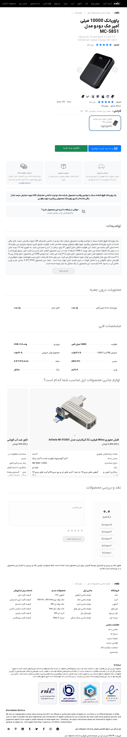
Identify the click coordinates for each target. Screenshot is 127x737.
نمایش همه (63, 271)
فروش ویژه (95, 3)
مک (86, 3)
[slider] (106, 102)
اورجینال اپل (86, 613)
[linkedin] (22, 729)
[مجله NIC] (48, 693)
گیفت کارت (107, 3)
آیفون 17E (59, 595)
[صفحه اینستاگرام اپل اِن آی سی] (50, 729)
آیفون (79, 3)
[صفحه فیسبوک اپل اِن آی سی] (43, 729)
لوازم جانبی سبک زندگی (81, 617)
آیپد (72, 3)
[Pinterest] (15, 729)
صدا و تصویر (35, 3)
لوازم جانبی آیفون (83, 595)
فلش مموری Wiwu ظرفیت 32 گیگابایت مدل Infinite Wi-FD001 (84, 440)
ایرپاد (65, 3)
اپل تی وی (113, 613)
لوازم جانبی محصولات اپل (98, 12)
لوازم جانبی (47, 3)
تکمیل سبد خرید (71, 148)
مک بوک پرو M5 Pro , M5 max (51, 599)
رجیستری (114, 652)
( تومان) (105, 148)
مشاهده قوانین (25, 183)
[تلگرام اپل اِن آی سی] (58, 729)
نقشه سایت (112, 638)
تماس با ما (113, 629)
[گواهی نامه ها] (112, 693)
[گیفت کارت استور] (69, 693)
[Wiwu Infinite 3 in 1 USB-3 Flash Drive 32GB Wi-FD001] (74, 412)
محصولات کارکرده (9, 3)
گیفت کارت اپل (24, 595)
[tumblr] (29, 729)
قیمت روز (23, 3)
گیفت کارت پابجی (23, 613)
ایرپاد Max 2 (58, 617)
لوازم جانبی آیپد (84, 604)
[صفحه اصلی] (117, 3)
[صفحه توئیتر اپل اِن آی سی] (37, 729)
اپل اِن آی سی (118, 13)
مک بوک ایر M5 (57, 604)
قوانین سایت (112, 643)
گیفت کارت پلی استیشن (20, 599)
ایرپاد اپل (114, 617)
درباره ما (114, 634)
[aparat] (8, 729)
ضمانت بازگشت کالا (109, 647)
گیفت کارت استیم (23, 604)
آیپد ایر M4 (59, 613)
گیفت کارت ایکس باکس (20, 608)
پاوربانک (78, 12)
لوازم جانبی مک (84, 599)
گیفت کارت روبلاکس (22, 617)
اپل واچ (57, 3)
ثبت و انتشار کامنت (73, 539)
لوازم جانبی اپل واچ (82, 608)
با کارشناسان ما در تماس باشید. (60, 213)
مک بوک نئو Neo (56, 608)
